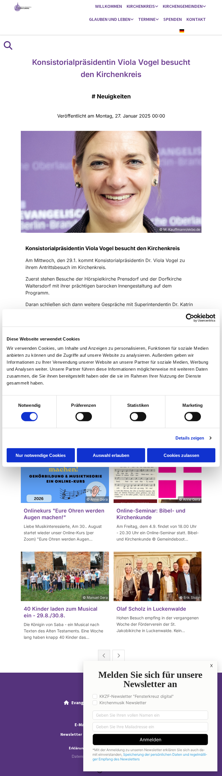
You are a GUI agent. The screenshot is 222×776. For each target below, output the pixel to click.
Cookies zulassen (181, 455)
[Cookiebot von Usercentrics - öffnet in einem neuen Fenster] (190, 318)
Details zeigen (189, 437)
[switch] (83, 416)
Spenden (172, 19)
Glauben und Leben (109, 19)
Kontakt (196, 19)
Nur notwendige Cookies (41, 455)
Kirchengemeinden (183, 6)
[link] (142, 6)
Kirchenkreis (141, 6)
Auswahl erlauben (111, 455)
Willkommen (108, 6)
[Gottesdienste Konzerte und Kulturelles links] (157, 19)
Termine (147, 19)
